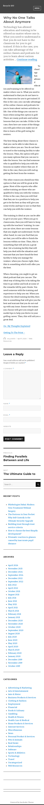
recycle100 (11, 339)
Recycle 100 (8, 6)
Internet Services (16, 727)
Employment (14, 704)
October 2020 (14, 627)
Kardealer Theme (27, 802)
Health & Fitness (16, 717)
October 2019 (14, 666)
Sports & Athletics (16, 753)
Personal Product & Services (21, 736)
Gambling (12, 714)
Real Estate (13, 743)
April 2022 (13, 588)
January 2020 (14, 656)
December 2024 (15, 572)
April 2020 (13, 646)
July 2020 (12, 637)
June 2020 (12, 640)
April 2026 (13, 565)
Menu (37, 8)
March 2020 (13, 650)
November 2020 (15, 624)
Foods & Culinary (16, 710)
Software (12, 749)
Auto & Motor (14, 694)
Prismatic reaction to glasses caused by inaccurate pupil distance (22, 540)
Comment (8, 369)
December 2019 (15, 659)
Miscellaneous (15, 730)
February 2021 (14, 614)
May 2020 (12, 643)
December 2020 (15, 620)
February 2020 (15, 653)
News (10, 733)
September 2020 (15, 630)
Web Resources (15, 766)
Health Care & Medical (18, 720)
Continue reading (27, 59)
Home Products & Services (20, 723)
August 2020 (14, 633)
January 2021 (14, 617)
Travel (11, 759)
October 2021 (14, 591)
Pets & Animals (15, 740)
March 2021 (13, 611)
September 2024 (15, 575)
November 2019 (15, 663)
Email (6, 415)
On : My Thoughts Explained (16, 326)
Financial (12, 707)
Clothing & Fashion (17, 701)
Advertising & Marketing (20, 688)
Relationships (14, 746)
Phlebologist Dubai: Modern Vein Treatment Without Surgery (21, 507)
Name (6, 404)
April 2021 (13, 607)
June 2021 (12, 601)
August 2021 (13, 594)
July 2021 (12, 598)
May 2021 (12, 604)
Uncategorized (15, 762)
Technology (13, 756)
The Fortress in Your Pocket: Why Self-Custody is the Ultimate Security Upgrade (21, 517)
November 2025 (15, 568)
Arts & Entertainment (18, 691)
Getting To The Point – (14, 332)
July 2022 (12, 585)
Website (7, 426)
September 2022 (15, 581)
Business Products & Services (22, 697)
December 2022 (15, 578)
